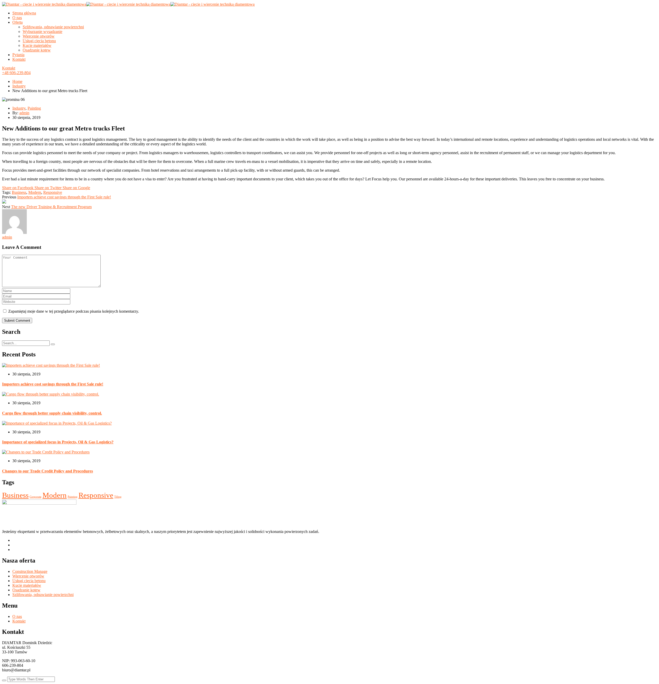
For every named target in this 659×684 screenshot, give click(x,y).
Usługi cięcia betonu (39, 41)
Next (6, 207)
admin (24, 113)
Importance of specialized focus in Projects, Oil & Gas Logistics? (58, 442)
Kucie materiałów (37, 45)
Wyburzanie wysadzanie (42, 31)
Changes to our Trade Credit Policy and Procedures (47, 471)
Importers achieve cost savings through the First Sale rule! (64, 197)
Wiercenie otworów (39, 36)
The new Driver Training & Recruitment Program (51, 207)
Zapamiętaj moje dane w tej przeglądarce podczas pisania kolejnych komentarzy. (73, 311)
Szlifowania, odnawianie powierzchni (53, 27)
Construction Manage (29, 571)
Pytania (18, 54)
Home (17, 81)
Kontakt (18, 59)
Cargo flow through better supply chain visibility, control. (52, 413)
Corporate (35, 496)
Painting (34, 108)
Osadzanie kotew (37, 50)
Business (19, 192)
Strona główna (24, 13)
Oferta (17, 22)
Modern (34, 192)
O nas (17, 17)
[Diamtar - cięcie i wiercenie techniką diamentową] (44, 4)
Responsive (52, 192)
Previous (9, 197)
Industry (19, 86)
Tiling (118, 496)
